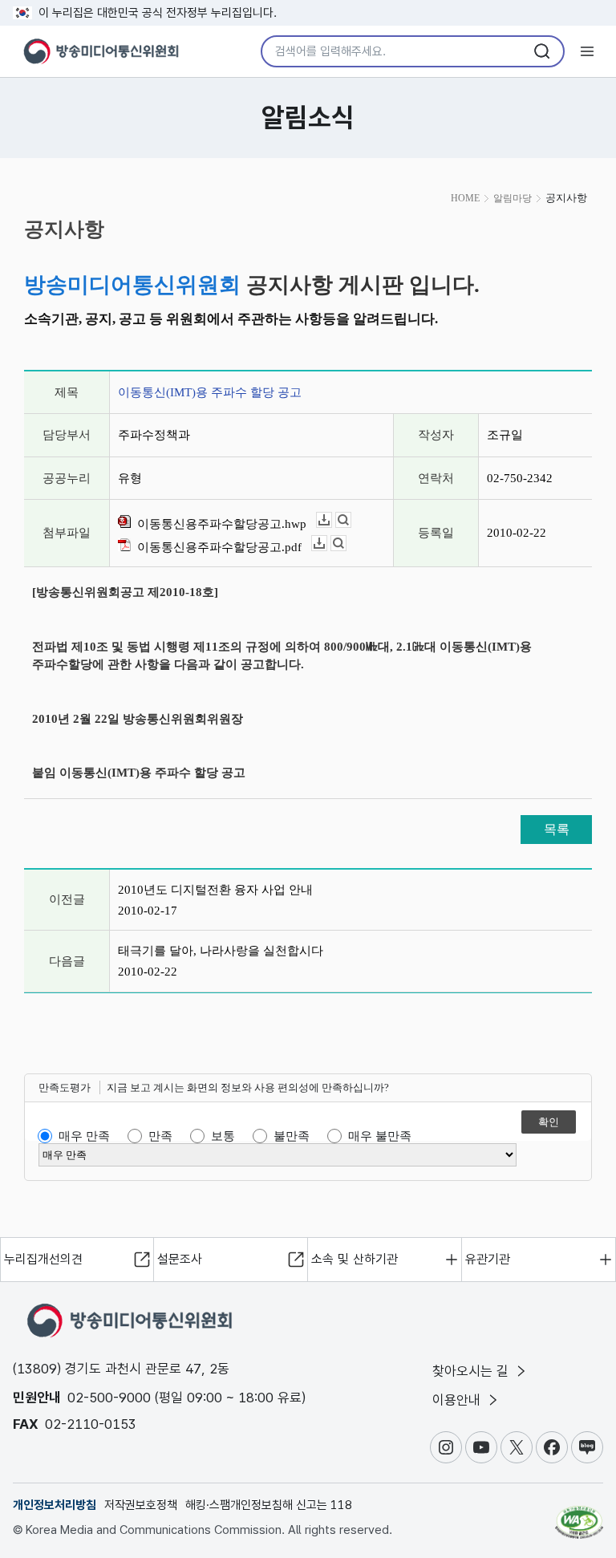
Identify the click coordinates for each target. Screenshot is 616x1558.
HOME (465, 198)
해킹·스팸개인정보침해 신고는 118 (268, 1505)
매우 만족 (84, 1136)
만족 (160, 1136)
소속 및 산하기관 (354, 1259)
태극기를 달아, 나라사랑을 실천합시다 (220, 950)
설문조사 (179, 1259)
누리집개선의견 (43, 1259)
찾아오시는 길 (472, 1371)
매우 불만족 (379, 1136)
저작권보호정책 (140, 1505)
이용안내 (458, 1400)
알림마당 (512, 198)
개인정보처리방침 (54, 1505)
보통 (223, 1136)
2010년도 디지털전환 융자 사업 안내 (215, 889)
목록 (556, 829)
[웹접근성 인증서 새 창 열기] (579, 1515)
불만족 (292, 1136)
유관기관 (487, 1259)
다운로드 (331, 520)
